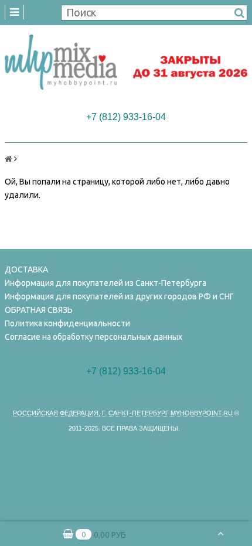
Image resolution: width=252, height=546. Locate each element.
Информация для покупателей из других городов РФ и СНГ (119, 296)
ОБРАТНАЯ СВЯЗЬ (39, 310)
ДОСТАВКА (26, 269)
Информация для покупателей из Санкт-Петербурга (105, 283)
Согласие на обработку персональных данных (93, 337)
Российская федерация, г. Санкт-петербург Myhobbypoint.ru (123, 413)
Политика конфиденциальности (67, 323)
